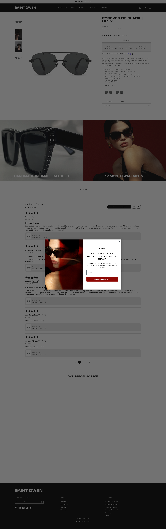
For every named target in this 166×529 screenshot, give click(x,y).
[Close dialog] (119, 241)
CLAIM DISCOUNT (102, 279)
